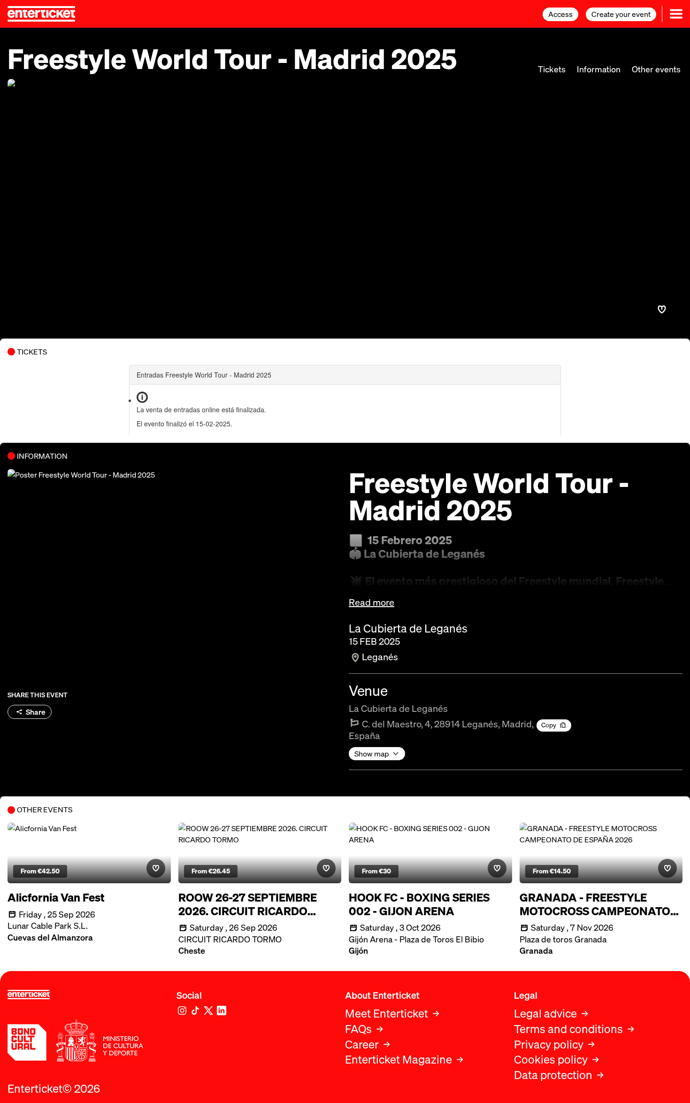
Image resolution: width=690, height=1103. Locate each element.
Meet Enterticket (386, 1013)
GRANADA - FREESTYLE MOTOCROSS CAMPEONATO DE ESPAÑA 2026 (595, 904)
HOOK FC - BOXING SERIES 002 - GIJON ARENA (419, 904)
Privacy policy (548, 1044)
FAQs (358, 1029)
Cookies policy (551, 1059)
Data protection (553, 1075)
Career (362, 1044)
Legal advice (545, 1013)
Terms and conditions (568, 1029)
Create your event (621, 14)
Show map (371, 753)
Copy (548, 724)
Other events (656, 69)
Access (560, 14)
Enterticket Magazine (398, 1059)
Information (599, 69)
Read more (371, 602)
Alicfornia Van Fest (56, 897)
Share (36, 712)
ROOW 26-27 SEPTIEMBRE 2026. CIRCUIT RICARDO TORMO (247, 904)
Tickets (552, 69)
